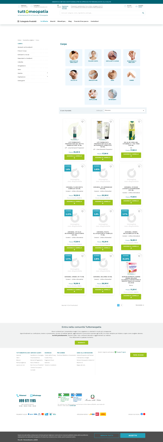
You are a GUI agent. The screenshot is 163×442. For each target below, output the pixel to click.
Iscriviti (81, 343)
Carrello (139, 6)
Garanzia (47, 362)
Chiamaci (23, 6)
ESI (131, 148)
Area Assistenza (35, 357)
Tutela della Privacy (50, 355)
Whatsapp (37, 395)
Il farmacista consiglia (83, 357)
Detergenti (21, 80)
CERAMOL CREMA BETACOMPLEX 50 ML (131, 232)
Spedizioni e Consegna (36, 355)
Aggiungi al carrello (74, 157)
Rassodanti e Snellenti (25, 58)
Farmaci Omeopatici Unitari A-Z (85, 360)
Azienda (18, 355)
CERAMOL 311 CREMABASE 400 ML (102, 187)
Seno (19, 69)
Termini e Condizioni (50, 365)
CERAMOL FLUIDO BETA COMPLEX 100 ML (74, 187)
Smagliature (22, 66)
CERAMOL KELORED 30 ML (102, 276)
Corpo (20, 43)
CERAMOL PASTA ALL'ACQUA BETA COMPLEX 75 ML (103, 233)
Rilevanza (125, 110)
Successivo (140, 305)
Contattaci (37, 6)
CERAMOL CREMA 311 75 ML (74, 276)
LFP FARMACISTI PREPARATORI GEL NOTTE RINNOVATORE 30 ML (74, 144)
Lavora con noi (20, 365)
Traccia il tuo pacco (36, 367)
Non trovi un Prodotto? (37, 365)
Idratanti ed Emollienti (25, 47)
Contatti (32, 370)
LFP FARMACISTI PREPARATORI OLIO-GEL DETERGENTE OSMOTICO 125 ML (103, 145)
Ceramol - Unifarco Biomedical (74, 191)
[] (141, 11)
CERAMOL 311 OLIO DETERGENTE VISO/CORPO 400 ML (74, 233)
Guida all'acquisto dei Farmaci (85, 355)
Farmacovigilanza (21, 362)
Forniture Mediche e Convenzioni (66, 355)
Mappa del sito (81, 365)
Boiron (131, 285)
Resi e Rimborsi (34, 362)
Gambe (20, 73)
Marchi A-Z (80, 362)
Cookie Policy (48, 357)
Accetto (133, 435)
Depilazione (21, 77)
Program (123, 352)
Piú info (20, 439)
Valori (17, 357)
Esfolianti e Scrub (23, 54)
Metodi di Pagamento (36, 360)
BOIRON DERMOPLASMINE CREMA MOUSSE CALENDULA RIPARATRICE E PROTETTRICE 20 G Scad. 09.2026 (131, 279)
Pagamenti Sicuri (49, 360)
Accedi (127, 6)
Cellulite (20, 62)
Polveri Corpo (22, 51)
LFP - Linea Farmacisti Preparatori (74, 148)
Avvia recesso (138, 355)
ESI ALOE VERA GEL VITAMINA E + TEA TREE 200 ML (131, 144)
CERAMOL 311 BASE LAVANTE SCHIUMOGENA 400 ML (131, 188)
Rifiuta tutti (107, 435)
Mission (18, 360)
